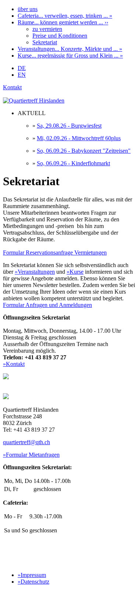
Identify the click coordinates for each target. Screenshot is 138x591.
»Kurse (75, 272)
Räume (63, 22)
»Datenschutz (33, 581)
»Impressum (32, 575)
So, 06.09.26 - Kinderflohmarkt (73, 163)
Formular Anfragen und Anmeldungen (47, 305)
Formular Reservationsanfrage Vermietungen (55, 252)
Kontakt (12, 87)
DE (22, 68)
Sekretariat (44, 42)
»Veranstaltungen (35, 272)
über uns (28, 9)
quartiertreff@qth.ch (26, 442)
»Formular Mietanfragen (31, 455)
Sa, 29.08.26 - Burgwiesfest (69, 125)
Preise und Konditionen (59, 35)
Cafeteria (65, 16)
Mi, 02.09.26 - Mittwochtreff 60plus (79, 138)
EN (22, 75)
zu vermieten (47, 29)
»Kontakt (14, 364)
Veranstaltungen (70, 49)
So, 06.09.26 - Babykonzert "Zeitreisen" (84, 151)
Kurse (70, 55)
